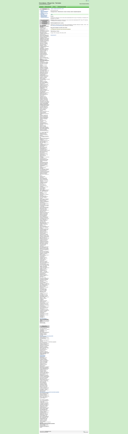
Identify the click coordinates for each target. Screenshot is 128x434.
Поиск (54, 6)
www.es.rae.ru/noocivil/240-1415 (57, 25)
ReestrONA (42, 10)
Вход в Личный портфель (84, 3)
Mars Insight (42, 14)
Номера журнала (48, 6)
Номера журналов (57, 8)
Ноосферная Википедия (44, 13)
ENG (88, 0)
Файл (52, 14)
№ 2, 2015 (62, 8)
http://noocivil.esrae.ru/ (43, 318)
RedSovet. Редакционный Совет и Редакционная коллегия (44, 12)
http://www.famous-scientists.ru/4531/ (42, 356)
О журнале (42, 6)
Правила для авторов (62, 6)
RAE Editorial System (48, 431)
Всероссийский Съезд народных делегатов (44, 15)
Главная (52, 8)
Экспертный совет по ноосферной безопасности (45, 17)
